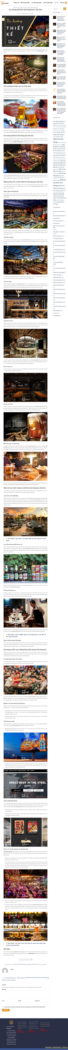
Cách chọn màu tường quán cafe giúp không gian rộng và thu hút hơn (61, 59)
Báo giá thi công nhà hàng (59, 211)
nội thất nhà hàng (59, 132)
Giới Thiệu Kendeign (57, 220)
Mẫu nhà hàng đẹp (57, 236)
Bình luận (4, 989)
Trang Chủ (16, 2)
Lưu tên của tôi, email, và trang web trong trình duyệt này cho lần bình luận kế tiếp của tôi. (24, 1007)
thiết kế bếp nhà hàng (58, 144)
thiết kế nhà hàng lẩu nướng (59, 293)
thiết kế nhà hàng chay (58, 282)
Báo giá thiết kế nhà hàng (58, 215)
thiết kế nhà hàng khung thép (58, 158)
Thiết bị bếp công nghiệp (58, 272)
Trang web (37, 1000)
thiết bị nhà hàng (47, 2)
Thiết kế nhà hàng (25, 2)
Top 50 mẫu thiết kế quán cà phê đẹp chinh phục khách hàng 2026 (61, 91)
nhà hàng (55, 126)
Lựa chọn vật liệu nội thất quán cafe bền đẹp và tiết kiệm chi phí (61, 84)
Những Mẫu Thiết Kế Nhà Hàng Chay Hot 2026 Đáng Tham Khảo (61, 45)
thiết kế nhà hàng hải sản (58, 285)
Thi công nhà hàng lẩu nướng (58, 263)
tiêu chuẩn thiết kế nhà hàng (58, 192)
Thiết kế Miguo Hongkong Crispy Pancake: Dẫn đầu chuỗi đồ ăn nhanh (61, 103)
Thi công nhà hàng (36, 2)
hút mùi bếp (55, 223)
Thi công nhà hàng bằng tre (59, 245)
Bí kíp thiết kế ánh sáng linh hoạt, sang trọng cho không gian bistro (61, 18)
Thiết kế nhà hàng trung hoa (59, 306)
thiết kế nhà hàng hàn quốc (59, 289)
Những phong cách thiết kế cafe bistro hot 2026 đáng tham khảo (61, 32)
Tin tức (56, 2)
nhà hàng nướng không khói (60, 128)
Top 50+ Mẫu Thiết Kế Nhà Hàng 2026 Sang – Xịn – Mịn (61, 78)
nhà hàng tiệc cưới (56, 130)
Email (20, 1000)
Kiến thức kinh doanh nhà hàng (20, 7)
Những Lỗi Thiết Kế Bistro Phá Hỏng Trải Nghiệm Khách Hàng (61, 25)
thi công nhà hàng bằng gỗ (59, 241)
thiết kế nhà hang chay (57, 150)
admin (32, 13)
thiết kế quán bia (56, 310)
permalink (44, 964)
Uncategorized (56, 315)
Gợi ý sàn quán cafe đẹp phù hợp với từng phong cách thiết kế (61, 52)
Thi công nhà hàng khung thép (58, 257)
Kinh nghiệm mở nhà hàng (32, 7)
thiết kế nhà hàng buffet (58, 280)
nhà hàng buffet (59, 126)
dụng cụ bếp (56, 218)
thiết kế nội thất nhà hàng (59, 183)
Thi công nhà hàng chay (58, 249)
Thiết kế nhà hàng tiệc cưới (59, 302)
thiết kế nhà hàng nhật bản (59, 297)
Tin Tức (55, 313)
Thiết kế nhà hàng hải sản (60, 157)
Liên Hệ (62, 2)
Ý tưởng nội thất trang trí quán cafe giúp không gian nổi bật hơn (61, 71)
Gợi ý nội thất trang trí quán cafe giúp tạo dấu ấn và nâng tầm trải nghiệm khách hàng (61, 111)
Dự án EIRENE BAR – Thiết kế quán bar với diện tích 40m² (61, 66)
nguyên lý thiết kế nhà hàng (61, 125)
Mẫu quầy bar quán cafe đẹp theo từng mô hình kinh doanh (61, 97)
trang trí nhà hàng (58, 194)
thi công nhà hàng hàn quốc (59, 252)
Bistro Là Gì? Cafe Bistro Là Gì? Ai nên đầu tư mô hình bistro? (61, 39)
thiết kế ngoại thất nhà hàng (59, 148)
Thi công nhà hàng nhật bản (59, 268)
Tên (3, 1000)
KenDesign (40, 51)
